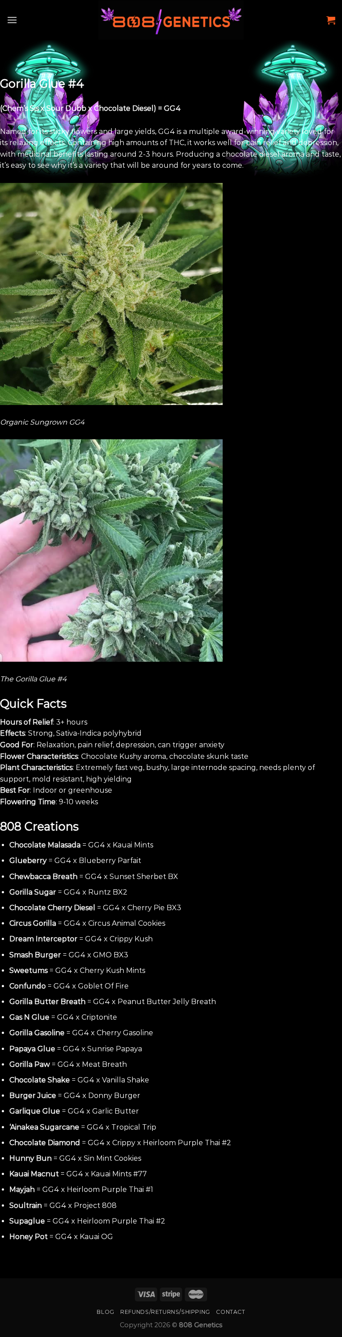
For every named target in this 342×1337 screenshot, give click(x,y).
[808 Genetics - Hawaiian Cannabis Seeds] (171, 20)
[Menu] (12, 20)
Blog (105, 1312)
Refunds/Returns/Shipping (165, 1312)
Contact (230, 1312)
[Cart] (330, 20)
